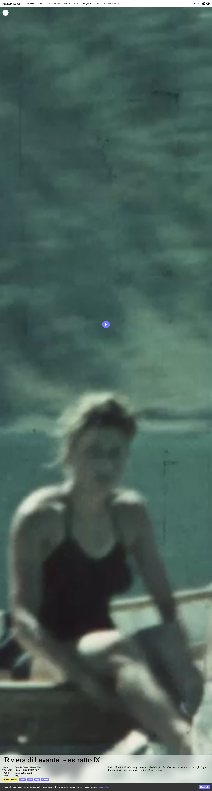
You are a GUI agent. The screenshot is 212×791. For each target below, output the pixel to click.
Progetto (87, 3)
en (195, 3)
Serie (40, 3)
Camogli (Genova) (23, 773)
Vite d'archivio (53, 3)
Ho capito (204, 787)
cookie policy (103, 787)
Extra (76, 3)
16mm (17, 770)
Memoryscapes (11, 3)
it (198, 3)
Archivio (30, 3)
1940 (17, 775)
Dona (97, 3)
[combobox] (123, 3)
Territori (66, 3)
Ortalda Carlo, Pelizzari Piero (28, 767)
